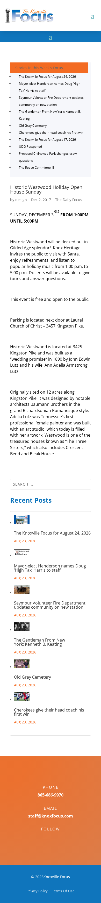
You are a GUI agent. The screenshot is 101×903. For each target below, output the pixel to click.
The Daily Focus (68, 199)
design (21, 199)
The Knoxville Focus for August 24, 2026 (47, 76)
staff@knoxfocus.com (50, 816)
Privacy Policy (36, 890)
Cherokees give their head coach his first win (51, 132)
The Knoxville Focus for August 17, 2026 (47, 139)
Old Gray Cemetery (33, 125)
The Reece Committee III (36, 167)
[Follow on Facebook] (45, 838)
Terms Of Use (63, 890)
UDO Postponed (30, 146)
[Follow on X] (56, 838)
